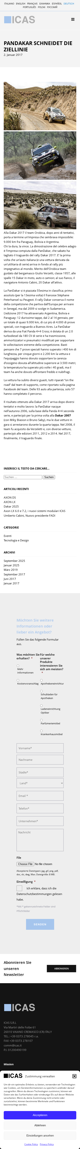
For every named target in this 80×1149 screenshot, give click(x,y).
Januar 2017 (11, 583)
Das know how (16, 49)
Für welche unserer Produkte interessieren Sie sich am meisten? (51, 664)
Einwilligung (26, 881)
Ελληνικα (44, 3)
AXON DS (10, 497)
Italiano (9, 3)
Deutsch (69, 3)
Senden (40, 924)
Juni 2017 (10, 579)
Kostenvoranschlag (27, 683)
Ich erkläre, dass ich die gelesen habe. (39, 893)
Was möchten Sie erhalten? (28, 656)
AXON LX (9, 502)
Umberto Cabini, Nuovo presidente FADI (29, 515)
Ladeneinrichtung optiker (23, 74)
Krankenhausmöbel (19, 84)
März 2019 (11, 570)
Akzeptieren (40, 1115)
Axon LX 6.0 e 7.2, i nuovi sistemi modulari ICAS (34, 511)
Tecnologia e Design (16, 540)
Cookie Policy (31, 1144)
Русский (52, 7)
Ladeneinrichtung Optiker (50, 710)
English (20, 3)
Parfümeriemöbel (17, 79)
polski (41, 7)
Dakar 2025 (11, 506)
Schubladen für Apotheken (49, 696)
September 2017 (14, 574)
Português (29, 7)
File (19, 857)
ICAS (19, 1007)
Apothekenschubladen (21, 69)
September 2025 (14, 561)
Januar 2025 (11, 565)
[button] (74, 1076)
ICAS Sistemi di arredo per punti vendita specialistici (19, 19)
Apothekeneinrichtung (21, 65)
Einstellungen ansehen (40, 1135)
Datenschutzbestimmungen (34, 894)
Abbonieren (61, 968)
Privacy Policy (47, 1144)
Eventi (8, 536)
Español (57, 3)
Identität (12, 44)
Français (32, 3)
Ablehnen (40, 1125)
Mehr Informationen (25, 670)
